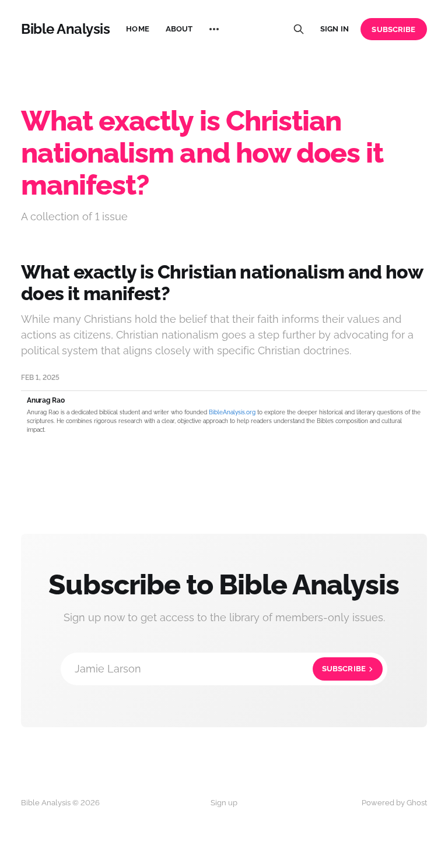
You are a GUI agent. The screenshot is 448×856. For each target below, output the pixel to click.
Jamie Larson (220, 669)
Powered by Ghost (394, 802)
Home (137, 28)
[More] (214, 29)
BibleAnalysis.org (232, 412)
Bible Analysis (65, 29)
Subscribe (393, 29)
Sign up (224, 802)
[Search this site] (298, 29)
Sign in (334, 28)
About (179, 28)
